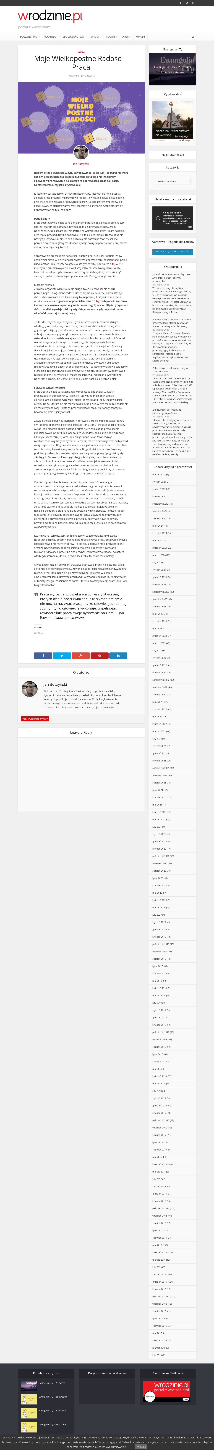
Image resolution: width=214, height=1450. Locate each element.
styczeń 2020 (159, 922)
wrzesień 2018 (159, 1039)
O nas (125, 36)
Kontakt (140, 36)
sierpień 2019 (159, 958)
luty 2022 (157, 738)
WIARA (95, 36)
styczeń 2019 (159, 1010)
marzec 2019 (159, 995)
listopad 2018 (159, 1024)
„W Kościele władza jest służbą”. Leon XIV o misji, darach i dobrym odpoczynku (171, 278)
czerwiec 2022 (159, 709)
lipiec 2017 (157, 1142)
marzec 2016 (159, 1259)
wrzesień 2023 (159, 599)
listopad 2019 (159, 936)
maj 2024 (157, 540)
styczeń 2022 (159, 745)
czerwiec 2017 (159, 1149)
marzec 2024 (159, 555)
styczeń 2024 (159, 569)
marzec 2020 (159, 907)
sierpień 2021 (159, 782)
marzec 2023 (159, 643)
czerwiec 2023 (159, 621)
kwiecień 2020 (159, 900)
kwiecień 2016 (159, 1252)
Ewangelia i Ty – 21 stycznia (53, 1396)
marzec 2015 (159, 1347)
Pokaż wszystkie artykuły (35, 718)
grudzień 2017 (159, 1105)
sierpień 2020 (159, 870)
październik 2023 (160, 591)
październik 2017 (160, 1120)
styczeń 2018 (159, 1098)
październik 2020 (160, 856)
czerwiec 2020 (159, 885)
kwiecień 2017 (159, 1164)
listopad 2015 (159, 1289)
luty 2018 (157, 1090)
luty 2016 (157, 1267)
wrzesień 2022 (159, 687)
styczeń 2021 (159, 834)
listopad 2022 (159, 672)
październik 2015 (160, 1296)
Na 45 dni (185, 251)
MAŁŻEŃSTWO (28, 36)
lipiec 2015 (157, 1318)
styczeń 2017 (159, 1186)
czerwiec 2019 (159, 973)
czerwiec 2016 (159, 1237)
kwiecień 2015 (159, 1340)
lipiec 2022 (157, 701)
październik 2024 (160, 503)
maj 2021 (157, 804)
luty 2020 (157, 914)
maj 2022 (157, 716)
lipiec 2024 (157, 525)
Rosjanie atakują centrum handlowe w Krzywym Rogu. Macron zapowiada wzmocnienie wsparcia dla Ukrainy (171, 323)
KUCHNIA (111, 36)
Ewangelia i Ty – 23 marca (173, 67)
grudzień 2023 (159, 577)
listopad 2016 (159, 1201)
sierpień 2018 (159, 1046)
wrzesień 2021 (159, 775)
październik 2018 (160, 1032)
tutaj (112, 264)
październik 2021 (160, 767)
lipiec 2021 (157, 789)
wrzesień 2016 (159, 1215)
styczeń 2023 (159, 657)
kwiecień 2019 (159, 988)
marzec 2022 (159, 731)
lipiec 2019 (157, 966)
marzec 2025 (159, 474)
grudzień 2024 (159, 489)
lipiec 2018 (157, 1054)
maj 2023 (157, 628)
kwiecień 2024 (159, 547)
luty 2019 (157, 1002)
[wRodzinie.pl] (50, 16)
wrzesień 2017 (159, 1127)
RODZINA (50, 36)
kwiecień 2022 (159, 723)
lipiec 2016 (157, 1230)
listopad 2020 (159, 848)
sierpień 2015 (159, 1311)
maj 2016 (157, 1245)
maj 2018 (157, 1068)
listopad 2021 (159, 760)
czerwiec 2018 (159, 1061)
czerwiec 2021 (159, 797)
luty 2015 (157, 1355)
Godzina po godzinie (166, 251)
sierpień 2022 (159, 694)
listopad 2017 (159, 1112)
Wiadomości (173, 267)
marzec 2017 (159, 1171)
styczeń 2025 (159, 481)
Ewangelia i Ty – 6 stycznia (52, 1410)
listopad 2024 (159, 496)
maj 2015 (157, 1333)
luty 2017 (157, 1178)
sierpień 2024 (159, 518)
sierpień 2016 (159, 1223)
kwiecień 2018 (159, 1076)
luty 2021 (157, 826)
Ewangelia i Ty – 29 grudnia (52, 1424)
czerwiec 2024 (159, 533)
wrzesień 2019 (159, 951)
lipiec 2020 (157, 878)
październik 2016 (160, 1208)
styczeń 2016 (159, 1274)
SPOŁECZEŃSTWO (73, 36)
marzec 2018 (159, 1083)
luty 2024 (157, 562)
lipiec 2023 (157, 613)
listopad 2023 (159, 584)
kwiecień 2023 (159, 635)
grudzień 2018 (159, 1017)
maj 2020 (157, 892)
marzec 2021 (159, 819)
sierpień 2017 (159, 1134)
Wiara (81, 52)
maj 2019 (157, 980)
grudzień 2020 (159, 841)
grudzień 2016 (159, 1193)
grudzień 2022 (159, 665)
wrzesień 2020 (159, 863)
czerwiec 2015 (159, 1325)
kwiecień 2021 (159, 812)
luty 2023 (157, 650)
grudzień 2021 (159, 753)
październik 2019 (160, 944)
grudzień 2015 (159, 1281)
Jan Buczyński (88, 75)
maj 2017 (157, 1156)
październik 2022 (160, 679)
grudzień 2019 (159, 929)
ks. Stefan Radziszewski (172, 72)
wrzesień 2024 (159, 511)
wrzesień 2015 (159, 1303)
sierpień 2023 (159, 606)
